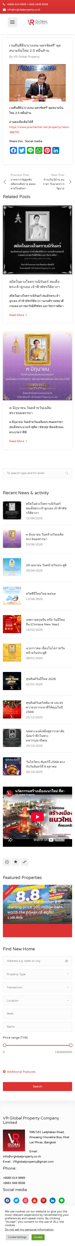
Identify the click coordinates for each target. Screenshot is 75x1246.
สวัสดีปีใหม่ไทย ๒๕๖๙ (41, 594)
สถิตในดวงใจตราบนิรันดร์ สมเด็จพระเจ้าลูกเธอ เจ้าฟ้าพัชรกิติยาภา (46, 508)
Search (37, 1086)
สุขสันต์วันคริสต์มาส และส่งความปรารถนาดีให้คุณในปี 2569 (44, 707)
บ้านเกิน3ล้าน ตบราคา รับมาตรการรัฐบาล (53, 181)
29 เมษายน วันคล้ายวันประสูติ (46, 565)
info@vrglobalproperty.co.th (23, 9)
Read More (17, 315)
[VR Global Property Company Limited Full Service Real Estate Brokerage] (37, 22)
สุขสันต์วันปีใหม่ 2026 (41, 679)
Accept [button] (38, 1237)
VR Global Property (26, 56)
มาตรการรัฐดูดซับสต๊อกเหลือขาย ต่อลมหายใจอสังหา (23, 181)
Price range (15, 1038)
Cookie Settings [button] (17, 1237)
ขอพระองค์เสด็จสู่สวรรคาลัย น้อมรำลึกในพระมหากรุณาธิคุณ (45, 735)
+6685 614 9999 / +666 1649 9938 (27, 4)
